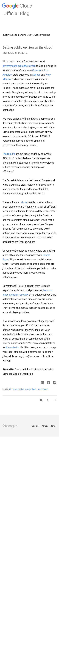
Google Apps (31, 389)
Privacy (45, 426)
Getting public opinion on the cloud (27, 47)
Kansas (36, 74)
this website (12, 347)
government (43, 389)
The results (9, 153)
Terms (53, 426)
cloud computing (16, 389)
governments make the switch (19, 65)
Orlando (36, 70)
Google (35, 426)
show (24, 202)
